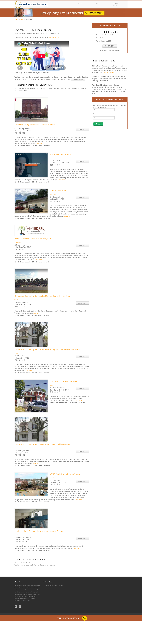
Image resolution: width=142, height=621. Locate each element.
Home (16, 19)
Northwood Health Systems (61, 154)
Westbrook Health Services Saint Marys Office (34, 238)
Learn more (82, 129)
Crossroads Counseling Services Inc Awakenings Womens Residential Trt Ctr (47, 349)
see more (40, 143)
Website (54, 158)
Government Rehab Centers (54, 585)
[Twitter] (16, 606)
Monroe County (53, 37)
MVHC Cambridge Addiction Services (65, 474)
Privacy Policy (27, 600)
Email (51, 158)
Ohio (21, 19)
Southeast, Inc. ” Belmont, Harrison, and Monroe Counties (39, 531)
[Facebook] (20, 606)
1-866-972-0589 (53, 33)
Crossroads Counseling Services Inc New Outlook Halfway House (42, 444)
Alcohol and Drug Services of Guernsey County (34, 125)
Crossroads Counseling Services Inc (65, 381)
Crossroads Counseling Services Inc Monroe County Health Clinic (42, 296)
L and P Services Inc (58, 190)
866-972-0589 (109, 46)
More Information (108, 72)
